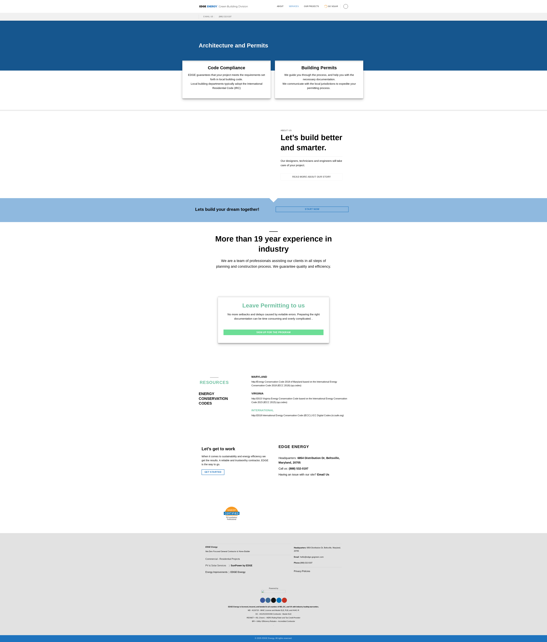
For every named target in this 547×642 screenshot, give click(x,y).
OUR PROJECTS (311, 6)
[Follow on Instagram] (268, 600)
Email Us (323, 474)
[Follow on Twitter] (335, 16)
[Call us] (339, 16)
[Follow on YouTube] (346, 16)
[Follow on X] (273, 600)
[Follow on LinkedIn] (343, 16)
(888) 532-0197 (298, 468)
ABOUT (280, 6)
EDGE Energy (238, 572)
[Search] (345, 6)
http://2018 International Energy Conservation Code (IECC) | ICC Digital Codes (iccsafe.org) (297, 415)
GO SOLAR (333, 6)
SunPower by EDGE (241, 565)
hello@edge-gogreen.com (312, 557)
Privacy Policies (302, 571)
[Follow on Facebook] (331, 16)
